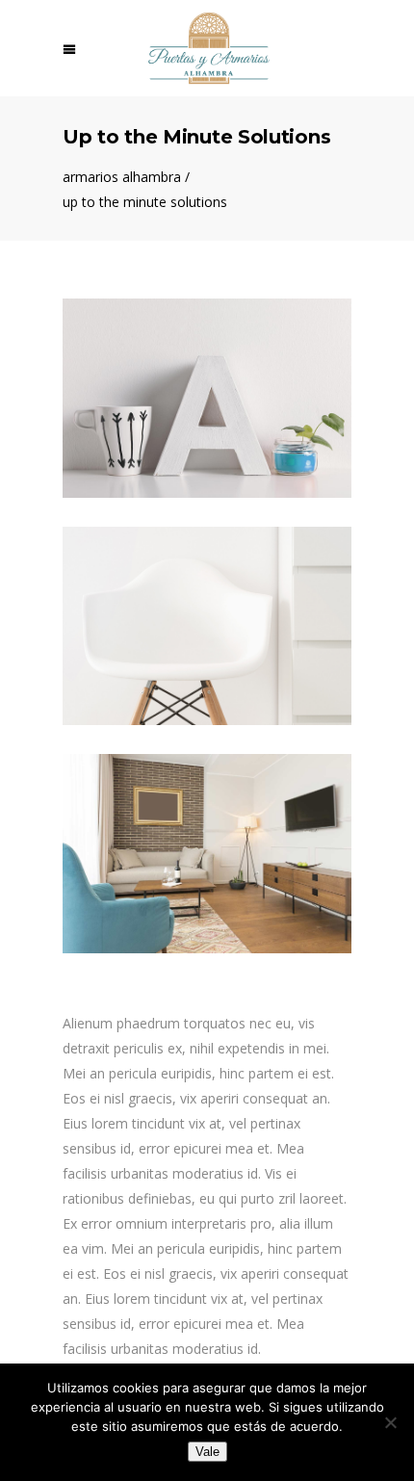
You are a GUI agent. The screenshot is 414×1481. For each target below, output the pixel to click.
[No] (390, 1422)
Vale (207, 1451)
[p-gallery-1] (207, 398)
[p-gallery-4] (207, 853)
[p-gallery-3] (207, 626)
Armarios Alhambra (122, 177)
